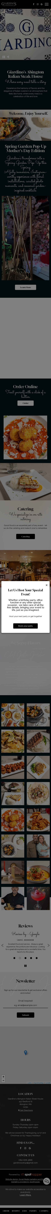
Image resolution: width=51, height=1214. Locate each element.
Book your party (25, 626)
